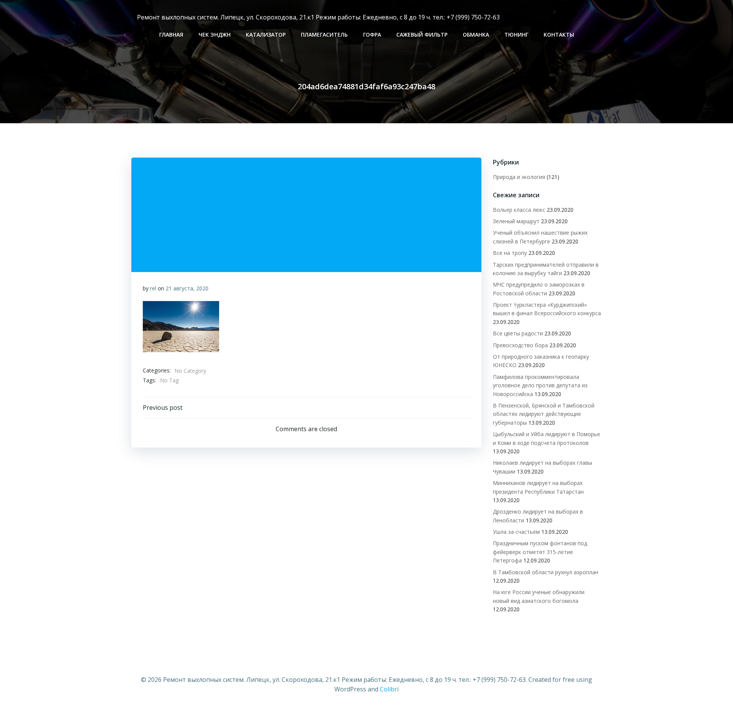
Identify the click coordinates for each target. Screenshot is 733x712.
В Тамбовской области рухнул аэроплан (545, 572)
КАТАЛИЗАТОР (266, 34)
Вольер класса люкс (519, 209)
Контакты (559, 34)
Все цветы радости (518, 333)
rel (153, 288)
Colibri (389, 689)
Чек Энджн (215, 34)
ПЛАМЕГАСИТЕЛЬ (324, 34)
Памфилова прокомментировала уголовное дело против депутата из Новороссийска (540, 385)
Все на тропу (510, 252)
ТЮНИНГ (516, 34)
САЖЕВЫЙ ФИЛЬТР (421, 34)
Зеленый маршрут (516, 221)
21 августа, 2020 (187, 288)
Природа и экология (519, 176)
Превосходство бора (520, 345)
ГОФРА (372, 34)
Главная (171, 34)
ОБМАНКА (476, 34)
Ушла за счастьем (516, 531)
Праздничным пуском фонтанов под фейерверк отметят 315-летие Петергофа (540, 552)
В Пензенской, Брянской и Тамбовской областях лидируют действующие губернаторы (543, 414)
